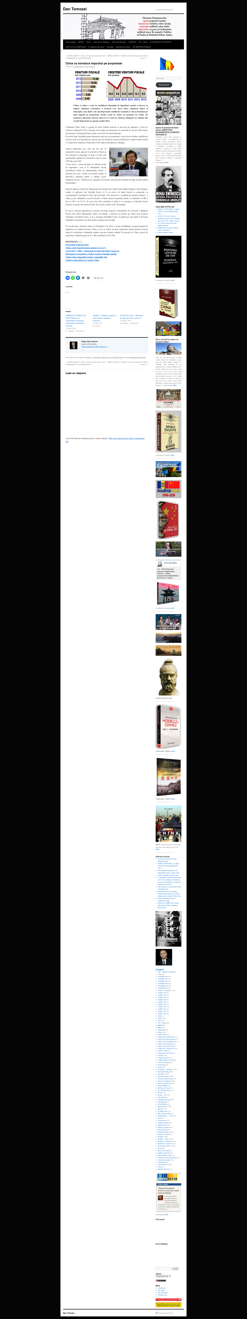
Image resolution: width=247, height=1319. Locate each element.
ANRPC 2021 (162, 1002)
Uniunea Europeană (164, 1160)
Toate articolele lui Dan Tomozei (95, 346)
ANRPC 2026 (162, 1014)
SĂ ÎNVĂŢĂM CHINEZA (142, 47)
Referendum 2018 (163, 1130)
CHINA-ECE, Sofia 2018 (166, 1046)
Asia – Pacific (162, 1023)
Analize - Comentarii (93, 357)
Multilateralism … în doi (165, 1116)
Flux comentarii (162, 1293)
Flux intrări (161, 1290)
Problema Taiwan (163, 1123)
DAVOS (160, 1067)
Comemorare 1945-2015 (165, 1053)
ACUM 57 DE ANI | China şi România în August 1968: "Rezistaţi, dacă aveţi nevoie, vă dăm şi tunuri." (169, 218)
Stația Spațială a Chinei (165, 1155)
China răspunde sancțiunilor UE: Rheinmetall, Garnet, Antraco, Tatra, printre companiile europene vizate (169, 872)
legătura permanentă (138, 357)
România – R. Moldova (165, 1141)
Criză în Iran (161, 1065)
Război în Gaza (162, 1125)
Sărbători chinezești (164, 1153)
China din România (119, 42)
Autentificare (162, 1288)
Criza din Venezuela (164, 1062)
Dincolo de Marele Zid (164, 1083)
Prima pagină (71, 42)
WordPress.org (162, 1295)
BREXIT (160, 1025)
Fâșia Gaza (161, 1097)
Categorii (160, 969)
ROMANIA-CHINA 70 (165, 1144)
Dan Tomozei (75, 8)
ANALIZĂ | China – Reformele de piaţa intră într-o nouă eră (131, 316)
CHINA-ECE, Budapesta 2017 (167, 1041)
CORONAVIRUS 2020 (165, 1060)
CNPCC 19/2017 (163, 1051)
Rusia (159, 1148)
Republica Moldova (164, 1132)
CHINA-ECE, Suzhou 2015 (166, 1048)
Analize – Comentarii (164, 990)
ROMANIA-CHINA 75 (165, 1146)
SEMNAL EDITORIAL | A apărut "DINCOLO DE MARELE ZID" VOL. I (168, 211)
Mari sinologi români (164, 1113)
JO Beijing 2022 (163, 1111)
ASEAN (160, 1018)
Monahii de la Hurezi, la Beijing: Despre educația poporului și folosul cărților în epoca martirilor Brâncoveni (169, 893)
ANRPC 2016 (162, 993)
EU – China (143, 42)
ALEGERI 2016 (163, 979)
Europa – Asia (162, 1095)
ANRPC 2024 (162, 1009)
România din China (123, 47)
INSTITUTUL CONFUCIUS (76, 47)
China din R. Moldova (101, 42)
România (110, 47)
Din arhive (161, 1074)
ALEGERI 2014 (163, 976)
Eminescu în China (163, 1088)
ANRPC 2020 (162, 1000)
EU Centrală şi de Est (164, 1090)
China (89, 42)
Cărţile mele (161, 1030)
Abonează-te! (163, 85)
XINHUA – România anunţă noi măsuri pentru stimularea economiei (104, 318)
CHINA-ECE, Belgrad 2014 (166, 1037)
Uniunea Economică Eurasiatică (167, 1157)
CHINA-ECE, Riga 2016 (165, 1044)
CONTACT (132, 42)
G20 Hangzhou (162, 1102)
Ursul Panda (161, 1162)
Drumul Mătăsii (162, 1086)
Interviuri (160, 1109)
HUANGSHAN (163, 1104)
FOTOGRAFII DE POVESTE (160, 42)
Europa (160, 1092)
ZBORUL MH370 (163, 1169)
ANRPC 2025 (162, 1011)
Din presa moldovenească (165, 1079)
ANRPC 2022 (162, 1004)
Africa (160, 974)
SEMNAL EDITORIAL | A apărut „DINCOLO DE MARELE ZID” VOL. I (168, 865)
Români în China (163, 1134)
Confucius (161, 1055)
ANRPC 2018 (162, 995)
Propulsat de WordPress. (166, 1313)
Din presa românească (164, 1081)
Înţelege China (106, 357)
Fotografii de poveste (164, 1099)
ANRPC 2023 (162, 1007)
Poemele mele (162, 1120)
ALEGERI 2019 (163, 981)
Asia (159, 1020)
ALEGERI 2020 (163, 983)
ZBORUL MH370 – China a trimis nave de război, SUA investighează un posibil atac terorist (85, 57)
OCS (159, 1118)
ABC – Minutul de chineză (166, 972)
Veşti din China (117, 357)
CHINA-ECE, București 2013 (167, 1039)
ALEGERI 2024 (163, 986)
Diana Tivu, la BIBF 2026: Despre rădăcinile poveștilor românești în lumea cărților (168, 905)
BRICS (160, 1027)
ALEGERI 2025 (163, 988)
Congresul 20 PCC (163, 1058)
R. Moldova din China (96, 47)
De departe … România (165, 1069)
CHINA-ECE (162, 1034)
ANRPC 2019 (162, 997)
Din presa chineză (163, 1076)
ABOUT (81, 42)
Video (159, 1167)
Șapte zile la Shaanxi (164, 1151)
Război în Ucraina (163, 1127)
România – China (163, 1139)
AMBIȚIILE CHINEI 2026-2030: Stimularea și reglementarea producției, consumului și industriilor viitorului (76, 320)
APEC (160, 1016)
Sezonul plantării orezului (165, 232)
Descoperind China (163, 1072)
